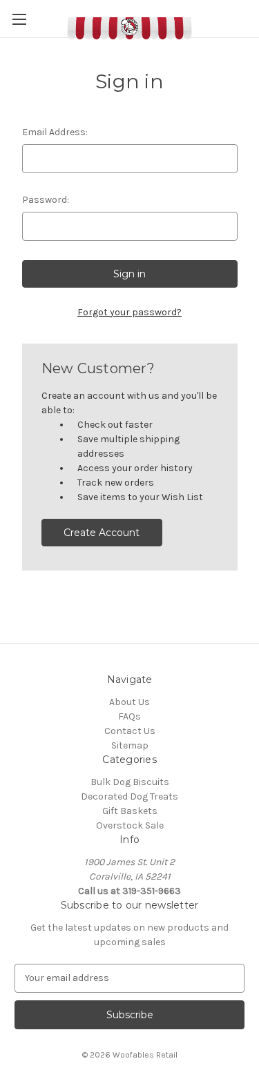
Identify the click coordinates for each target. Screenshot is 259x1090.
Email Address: (55, 132)
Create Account (102, 532)
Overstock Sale (130, 825)
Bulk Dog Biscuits (129, 782)
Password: (45, 200)
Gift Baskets (129, 811)
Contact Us (129, 731)
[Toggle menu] (19, 19)
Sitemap (129, 745)
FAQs (129, 716)
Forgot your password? (129, 312)
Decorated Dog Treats (129, 796)
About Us (129, 702)
